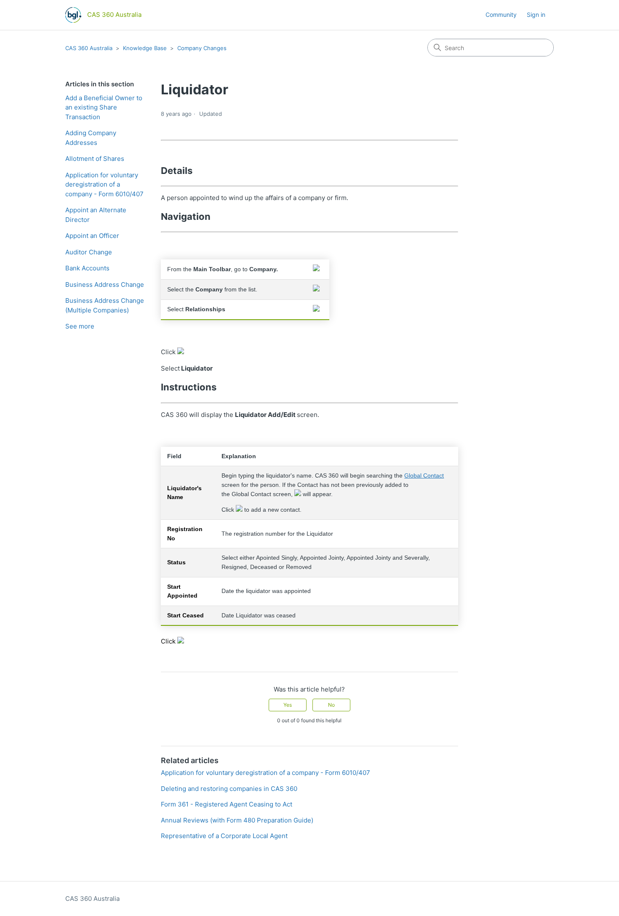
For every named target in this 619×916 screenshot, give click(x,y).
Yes (287, 705)
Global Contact (424, 476)
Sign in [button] (536, 14)
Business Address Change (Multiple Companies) (104, 305)
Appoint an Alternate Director (95, 215)
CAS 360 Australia (88, 48)
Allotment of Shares (94, 159)
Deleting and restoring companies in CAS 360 (229, 789)
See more (79, 326)
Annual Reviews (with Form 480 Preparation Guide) (237, 820)
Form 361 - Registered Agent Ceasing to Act (226, 804)
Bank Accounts (87, 268)
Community (501, 14)
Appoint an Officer (92, 236)
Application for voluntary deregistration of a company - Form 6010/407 (104, 184)
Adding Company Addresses (90, 138)
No (331, 705)
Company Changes (202, 48)
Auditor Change (88, 252)
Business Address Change (104, 284)
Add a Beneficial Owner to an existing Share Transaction (103, 107)
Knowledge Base (145, 48)
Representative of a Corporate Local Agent (224, 836)
